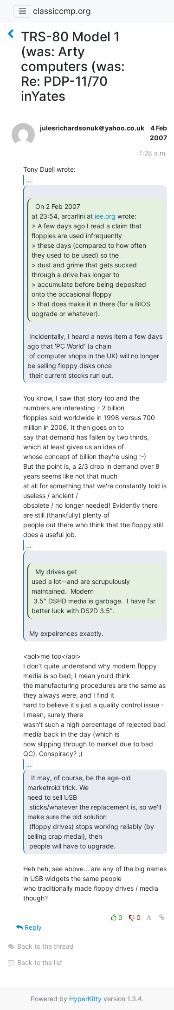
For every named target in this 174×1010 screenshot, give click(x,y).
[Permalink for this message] (162, 917)
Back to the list (38, 962)
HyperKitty (85, 999)
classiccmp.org (62, 11)
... (29, 179)
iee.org (105, 216)
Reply (32, 927)
